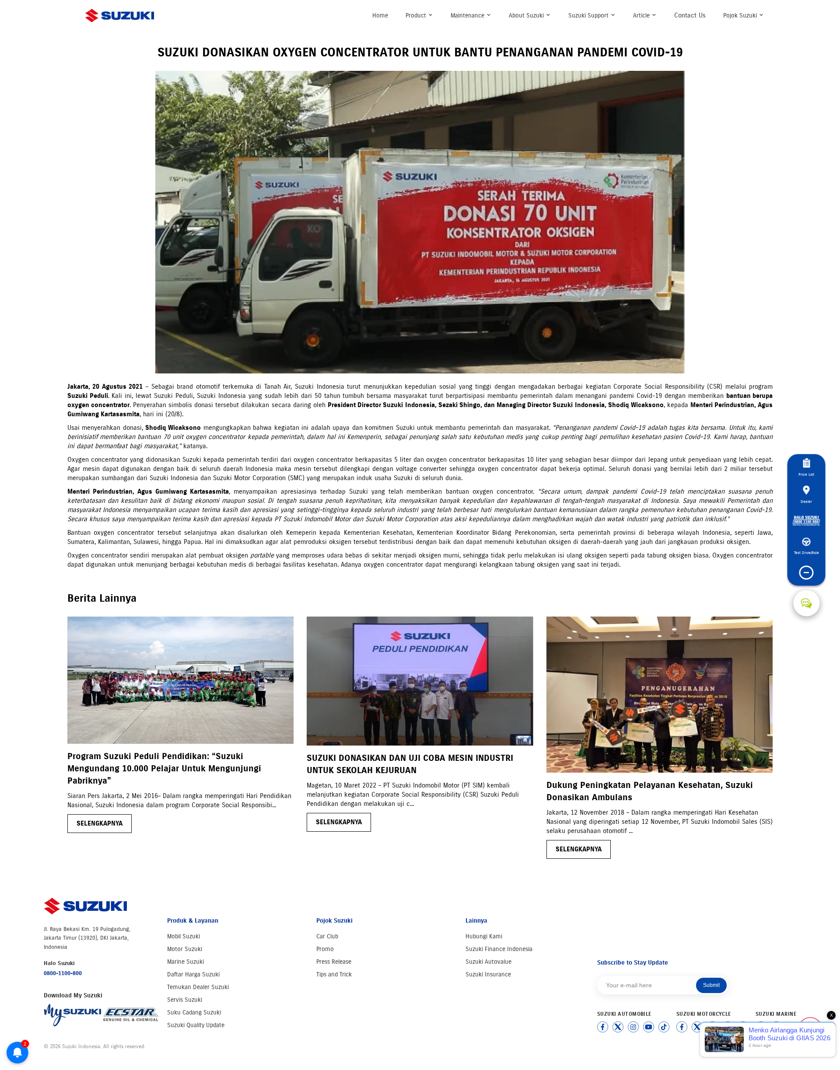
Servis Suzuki (184, 1000)
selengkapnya (99, 823)
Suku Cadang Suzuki (194, 1012)
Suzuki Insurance (488, 974)
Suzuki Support (589, 15)
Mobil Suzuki (183, 936)
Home (380, 15)
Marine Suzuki (185, 961)
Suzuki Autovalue (488, 961)
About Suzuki (527, 15)
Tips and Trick (334, 974)
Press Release (333, 961)
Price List (806, 474)
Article (642, 15)
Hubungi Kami (484, 936)
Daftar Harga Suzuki (193, 974)
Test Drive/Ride (806, 552)
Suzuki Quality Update (195, 1025)
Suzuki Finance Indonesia (499, 949)
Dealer (806, 501)
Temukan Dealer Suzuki (198, 987)
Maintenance (468, 15)
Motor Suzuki (184, 949)
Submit (711, 985)
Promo (325, 949)
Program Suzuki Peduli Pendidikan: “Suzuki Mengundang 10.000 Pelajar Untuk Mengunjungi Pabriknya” (164, 768)
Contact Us (690, 15)
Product (417, 15)
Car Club (327, 936)
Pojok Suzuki (741, 15)
